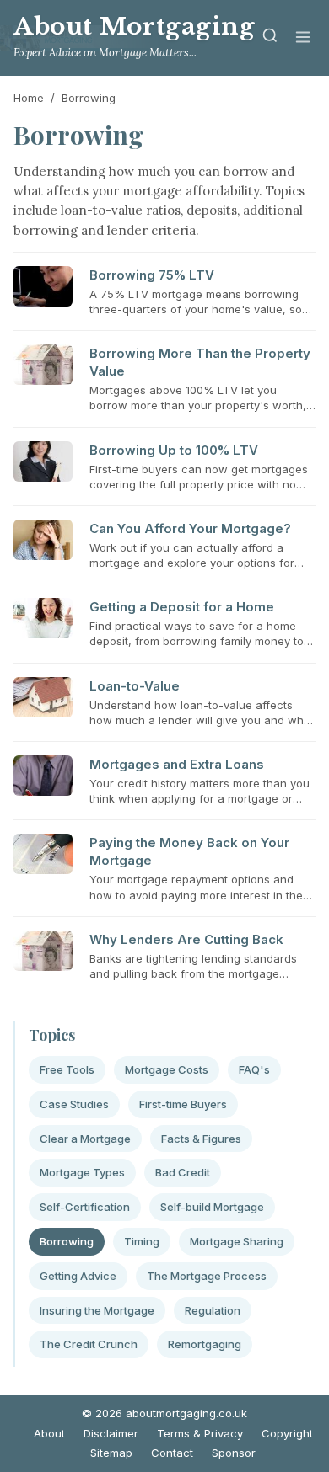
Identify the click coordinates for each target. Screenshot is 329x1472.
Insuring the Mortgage (97, 1310)
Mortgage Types (82, 1172)
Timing (141, 1241)
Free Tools (67, 1069)
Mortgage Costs (166, 1069)
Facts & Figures (201, 1138)
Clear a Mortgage (85, 1138)
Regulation (212, 1310)
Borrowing (67, 1241)
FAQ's (254, 1069)
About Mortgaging (134, 26)
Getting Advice (78, 1276)
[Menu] (303, 38)
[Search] (270, 38)
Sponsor (234, 1452)
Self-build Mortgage (212, 1206)
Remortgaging (204, 1344)
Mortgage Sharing (236, 1241)
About (49, 1433)
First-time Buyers (183, 1104)
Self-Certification (85, 1206)
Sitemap (111, 1452)
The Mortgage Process (207, 1276)
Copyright (287, 1433)
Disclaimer (111, 1433)
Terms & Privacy (200, 1433)
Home (28, 97)
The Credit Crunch (89, 1344)
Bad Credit (182, 1172)
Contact (172, 1452)
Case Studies (74, 1104)
